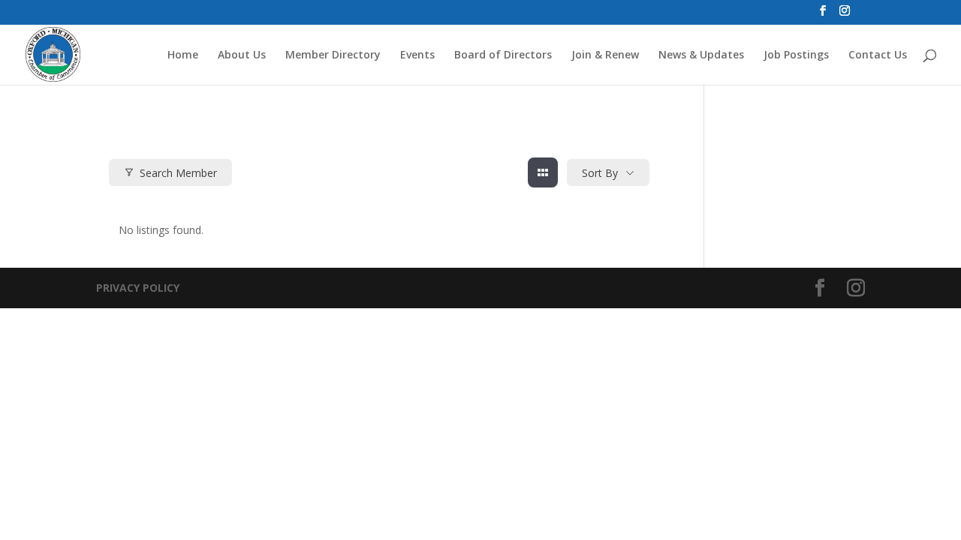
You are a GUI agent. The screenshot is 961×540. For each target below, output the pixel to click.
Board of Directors (503, 56)
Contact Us (877, 56)
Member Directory (333, 56)
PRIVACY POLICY (137, 287)
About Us (242, 56)
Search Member (178, 173)
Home (182, 56)
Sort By (600, 173)
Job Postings (796, 56)
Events (417, 56)
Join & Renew (605, 56)
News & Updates (701, 56)
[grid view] (543, 173)
